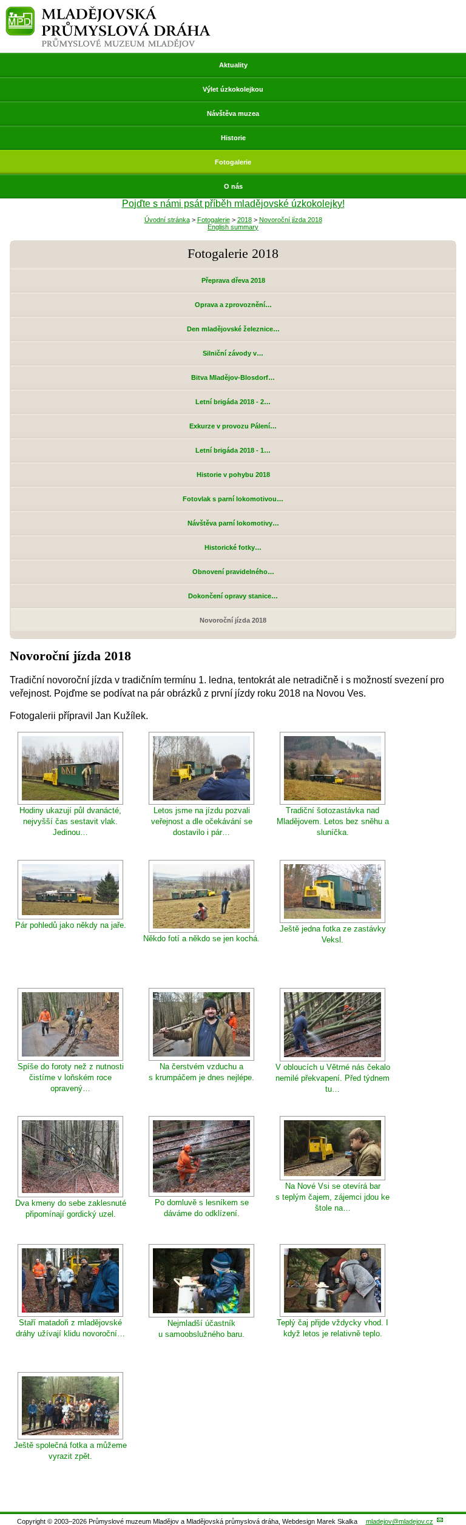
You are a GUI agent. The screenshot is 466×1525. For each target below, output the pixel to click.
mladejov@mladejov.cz (399, 1521)
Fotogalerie (233, 162)
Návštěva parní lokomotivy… (233, 523)
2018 (244, 219)
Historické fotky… (233, 547)
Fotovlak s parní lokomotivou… (233, 498)
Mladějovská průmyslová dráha (108, 11)
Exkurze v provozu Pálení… (233, 426)
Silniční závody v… (233, 353)
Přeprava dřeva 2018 (233, 280)
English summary (233, 227)
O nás (233, 186)
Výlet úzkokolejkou (233, 89)
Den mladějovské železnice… (233, 329)
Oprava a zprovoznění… (233, 304)
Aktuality (233, 65)
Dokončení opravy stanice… (233, 596)
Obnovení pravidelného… (233, 571)
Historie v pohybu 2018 (233, 474)
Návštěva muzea (233, 113)
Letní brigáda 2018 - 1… (233, 450)
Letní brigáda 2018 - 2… (233, 401)
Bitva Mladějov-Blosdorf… (233, 377)
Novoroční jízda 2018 (290, 219)
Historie (233, 137)
